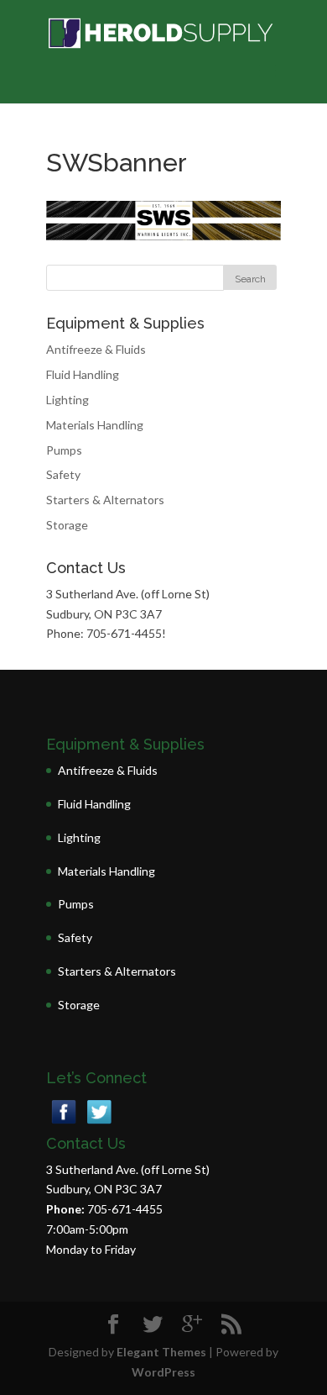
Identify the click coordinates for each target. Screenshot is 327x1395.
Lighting (67, 399)
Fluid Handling (82, 374)
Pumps (64, 450)
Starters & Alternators (105, 499)
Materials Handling (94, 425)
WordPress (163, 1372)
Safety (63, 474)
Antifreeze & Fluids (96, 349)
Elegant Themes (161, 1352)
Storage (67, 525)
